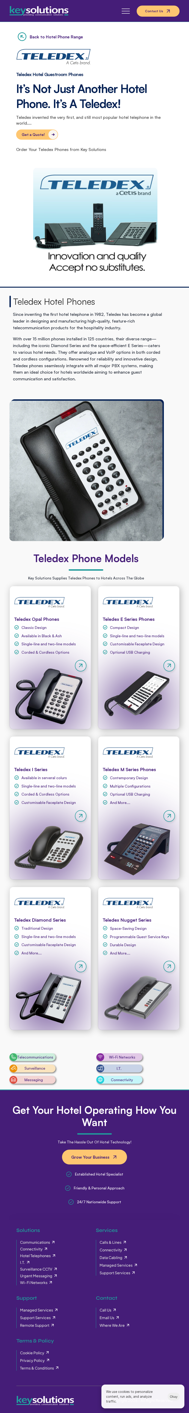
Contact (106, 1298)
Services (107, 1230)
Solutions (28, 1230)
